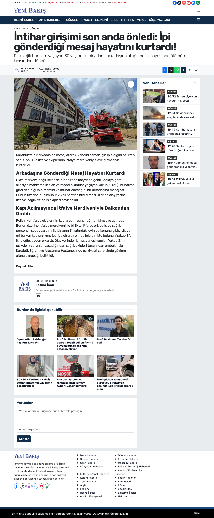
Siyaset (172, 174)
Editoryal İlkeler (127, 492)
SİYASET (86, 20)
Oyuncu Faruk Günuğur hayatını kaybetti (32, 341)
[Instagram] (29, 486)
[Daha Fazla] (183, 70)
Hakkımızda (125, 496)
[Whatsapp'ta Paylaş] (177, 70)
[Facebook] (16, 486)
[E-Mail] (38, 296)
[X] (23, 486)
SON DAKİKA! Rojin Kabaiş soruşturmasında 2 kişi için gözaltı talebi (34, 382)
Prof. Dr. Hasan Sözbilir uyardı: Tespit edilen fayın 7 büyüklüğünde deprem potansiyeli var (75, 344)
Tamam (197, 513)
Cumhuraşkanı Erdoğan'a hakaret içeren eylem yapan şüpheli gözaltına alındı (182, 132)
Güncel (34, 28)
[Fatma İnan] (25, 287)
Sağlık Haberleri (127, 477)
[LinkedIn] (35, 486)
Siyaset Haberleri (90, 459)
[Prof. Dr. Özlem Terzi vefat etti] (115, 325)
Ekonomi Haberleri (129, 459)
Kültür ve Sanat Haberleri (95, 474)
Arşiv (83, 485)
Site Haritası (125, 488)
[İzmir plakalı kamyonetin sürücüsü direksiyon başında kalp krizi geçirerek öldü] (115, 365)
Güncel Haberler (127, 455)
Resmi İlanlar (87, 492)
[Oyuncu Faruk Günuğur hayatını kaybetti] (35, 325)
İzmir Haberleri (88, 455)
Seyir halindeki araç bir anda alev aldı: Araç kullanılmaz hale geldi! (181, 115)
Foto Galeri (124, 481)
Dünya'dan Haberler (91, 466)
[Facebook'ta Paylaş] (165, 70)
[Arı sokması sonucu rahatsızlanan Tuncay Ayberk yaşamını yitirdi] (75, 365)
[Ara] (198, 11)
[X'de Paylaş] (171, 70)
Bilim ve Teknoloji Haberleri (134, 466)
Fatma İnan (45, 285)
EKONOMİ (101, 20)
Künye (121, 485)
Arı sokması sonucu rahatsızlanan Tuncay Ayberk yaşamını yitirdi (72, 382)
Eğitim (171, 141)
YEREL (141, 20)
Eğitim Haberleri (89, 477)
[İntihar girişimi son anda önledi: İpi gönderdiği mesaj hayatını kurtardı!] (75, 114)
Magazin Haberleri (128, 462)
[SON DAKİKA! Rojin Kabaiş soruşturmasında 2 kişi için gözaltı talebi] (35, 365)
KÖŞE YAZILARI (159, 20)
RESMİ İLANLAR (25, 20)
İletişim (84, 488)
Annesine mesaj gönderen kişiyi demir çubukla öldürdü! (182, 165)
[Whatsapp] (47, 486)
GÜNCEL (72, 20)
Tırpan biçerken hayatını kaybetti (182, 98)
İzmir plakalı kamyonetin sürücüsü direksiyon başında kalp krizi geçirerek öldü (115, 384)
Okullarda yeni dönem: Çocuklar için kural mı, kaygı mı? (180, 148)
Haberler (20, 28)
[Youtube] (41, 486)
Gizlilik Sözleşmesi (91, 496)
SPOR (114, 20)
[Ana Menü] (198, 20)
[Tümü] (195, 83)
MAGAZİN (127, 20)
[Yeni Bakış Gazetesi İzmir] (30, 10)
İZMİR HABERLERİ (50, 20)
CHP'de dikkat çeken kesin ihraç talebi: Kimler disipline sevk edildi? (181, 182)
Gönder (24, 438)
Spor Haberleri (88, 462)
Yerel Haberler (88, 481)
